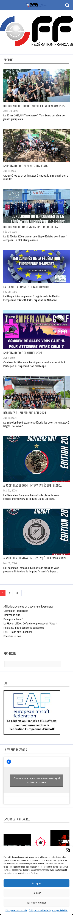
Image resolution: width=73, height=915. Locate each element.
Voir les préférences (36, 902)
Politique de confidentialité (16, 910)
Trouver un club (12, 615)
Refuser (37, 893)
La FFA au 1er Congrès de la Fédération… (27, 287)
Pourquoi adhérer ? (14, 619)
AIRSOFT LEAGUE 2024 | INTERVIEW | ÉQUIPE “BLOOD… (32, 485)
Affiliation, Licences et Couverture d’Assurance (29, 606)
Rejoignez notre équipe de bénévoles (24, 628)
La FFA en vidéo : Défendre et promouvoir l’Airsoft (30, 623)
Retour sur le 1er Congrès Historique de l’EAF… (31, 227)
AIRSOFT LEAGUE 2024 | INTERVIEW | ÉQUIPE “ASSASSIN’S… (35, 558)
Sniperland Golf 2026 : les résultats (25, 166)
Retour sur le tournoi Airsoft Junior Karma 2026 (34, 106)
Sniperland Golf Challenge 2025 (22, 353)
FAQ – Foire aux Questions (18, 632)
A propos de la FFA (60, 910)
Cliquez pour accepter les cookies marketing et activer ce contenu (36, 780)
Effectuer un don (12, 636)
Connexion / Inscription (16, 611)
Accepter (36, 883)
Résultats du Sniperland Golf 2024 (24, 413)
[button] (67, 850)
